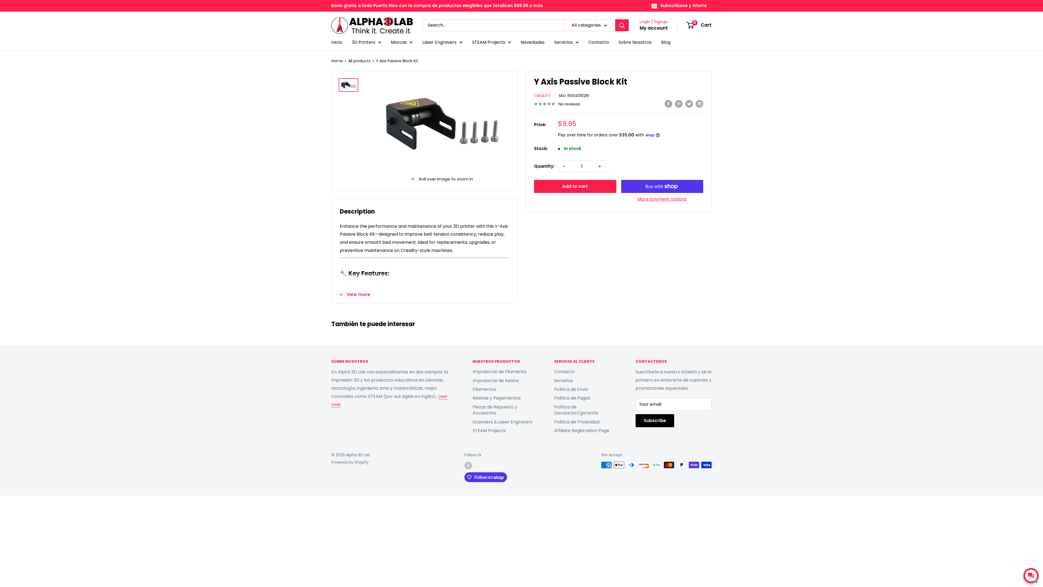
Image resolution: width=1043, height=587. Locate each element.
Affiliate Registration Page (581, 430)
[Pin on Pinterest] (679, 103)
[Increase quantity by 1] (599, 166)
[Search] (622, 25)
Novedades (533, 42)
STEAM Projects (488, 42)
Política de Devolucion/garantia (576, 410)
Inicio (336, 42)
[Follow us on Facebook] (468, 465)
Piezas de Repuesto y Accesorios (495, 410)
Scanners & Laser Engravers (502, 422)
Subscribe (655, 420)
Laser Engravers (439, 42)
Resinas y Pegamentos (497, 398)
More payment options (662, 199)
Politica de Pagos (572, 398)
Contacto (598, 42)
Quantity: (544, 166)
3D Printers (363, 42)
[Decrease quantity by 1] (564, 166)
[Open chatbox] (1031, 575)
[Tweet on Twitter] (689, 103)
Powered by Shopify (350, 462)
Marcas (399, 42)
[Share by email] (699, 103)
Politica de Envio (571, 389)
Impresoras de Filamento (499, 372)
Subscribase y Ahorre (683, 5)
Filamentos (484, 389)
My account (654, 28)
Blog (665, 42)
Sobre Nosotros (635, 42)
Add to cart (575, 186)
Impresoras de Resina (496, 380)
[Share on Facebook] (668, 103)
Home (337, 61)
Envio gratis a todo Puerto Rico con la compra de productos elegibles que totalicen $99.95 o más (437, 5)
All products (359, 61)
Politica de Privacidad (576, 422)
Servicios (563, 42)
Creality (542, 95)
